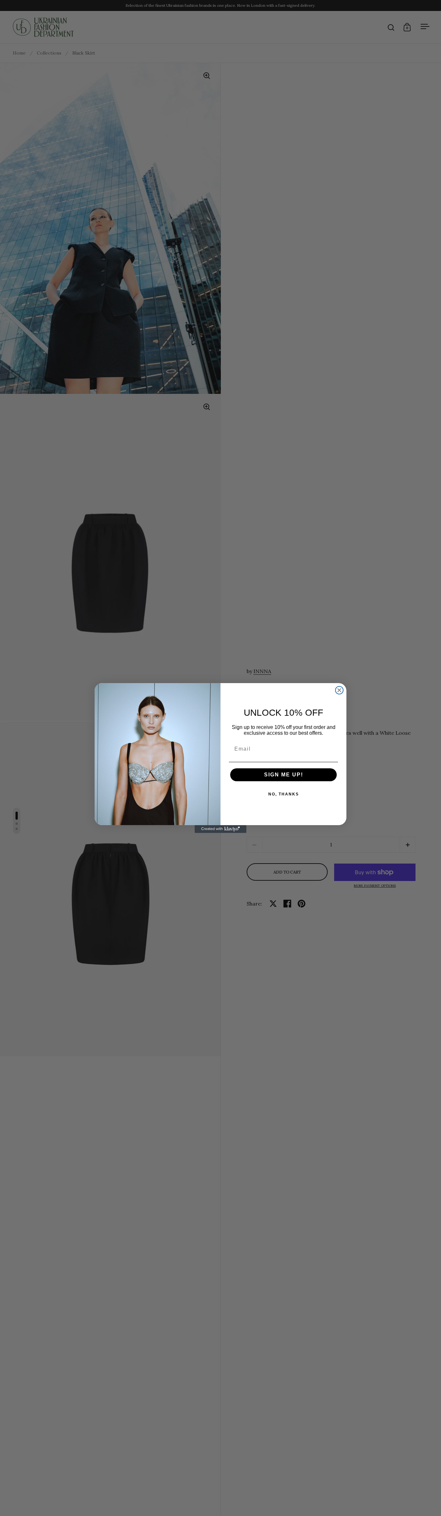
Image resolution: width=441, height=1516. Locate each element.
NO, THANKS (283, 794)
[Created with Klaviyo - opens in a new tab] (220, 829)
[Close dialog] (339, 690)
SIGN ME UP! (283, 774)
